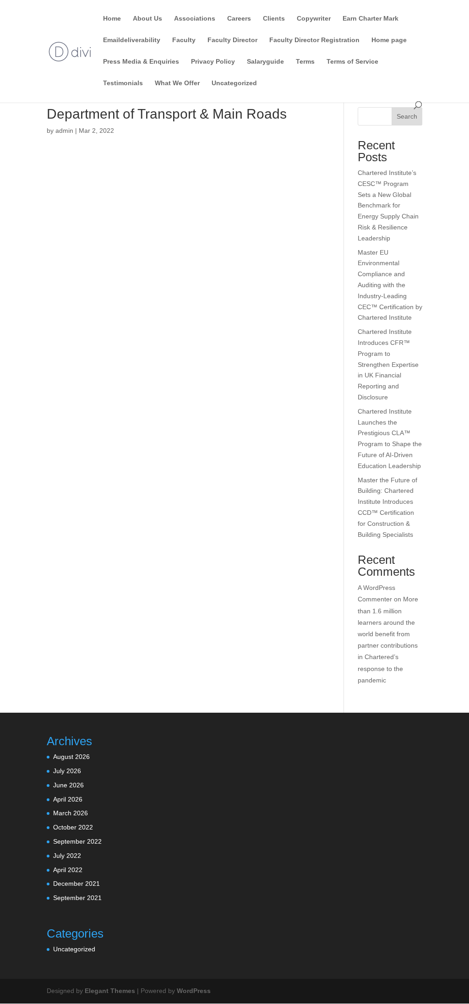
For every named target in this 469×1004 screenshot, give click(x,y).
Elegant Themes (110, 990)
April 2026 (67, 799)
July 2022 (67, 855)
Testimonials (123, 83)
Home (112, 18)
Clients (274, 18)
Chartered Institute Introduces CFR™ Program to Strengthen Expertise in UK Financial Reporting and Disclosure (388, 364)
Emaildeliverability (131, 40)
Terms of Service (352, 61)
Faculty (184, 40)
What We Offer (177, 83)
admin (64, 130)
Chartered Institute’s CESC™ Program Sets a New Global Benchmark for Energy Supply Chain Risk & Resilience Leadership (388, 205)
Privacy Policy (213, 61)
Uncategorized (234, 83)
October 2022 (73, 827)
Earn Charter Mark (370, 18)
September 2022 (77, 841)
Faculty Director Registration (314, 40)
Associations (194, 18)
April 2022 (67, 869)
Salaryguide (265, 61)
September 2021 (77, 897)
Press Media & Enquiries (141, 61)
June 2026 (68, 785)
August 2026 (71, 756)
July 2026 (67, 771)
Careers (239, 18)
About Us (147, 18)
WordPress (194, 990)
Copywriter (314, 18)
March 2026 (70, 813)
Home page (389, 40)
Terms (305, 61)
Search (407, 116)
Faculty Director (232, 40)
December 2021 (76, 883)
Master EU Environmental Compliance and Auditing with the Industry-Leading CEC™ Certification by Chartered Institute (390, 285)
